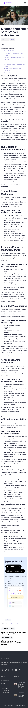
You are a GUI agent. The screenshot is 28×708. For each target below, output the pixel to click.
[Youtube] (16, 670)
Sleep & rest (20, 681)
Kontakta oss (6, 680)
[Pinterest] (12, 670)
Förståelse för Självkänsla (11, 51)
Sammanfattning (8, 73)
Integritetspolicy (5, 688)
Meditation (8, 619)
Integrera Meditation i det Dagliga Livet (15, 62)
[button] (25, 3)
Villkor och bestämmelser (6, 691)
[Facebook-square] (2, 670)
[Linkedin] (19, 670)
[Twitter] (6, 670)
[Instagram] (9, 670)
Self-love (12, 39)
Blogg (4, 683)
